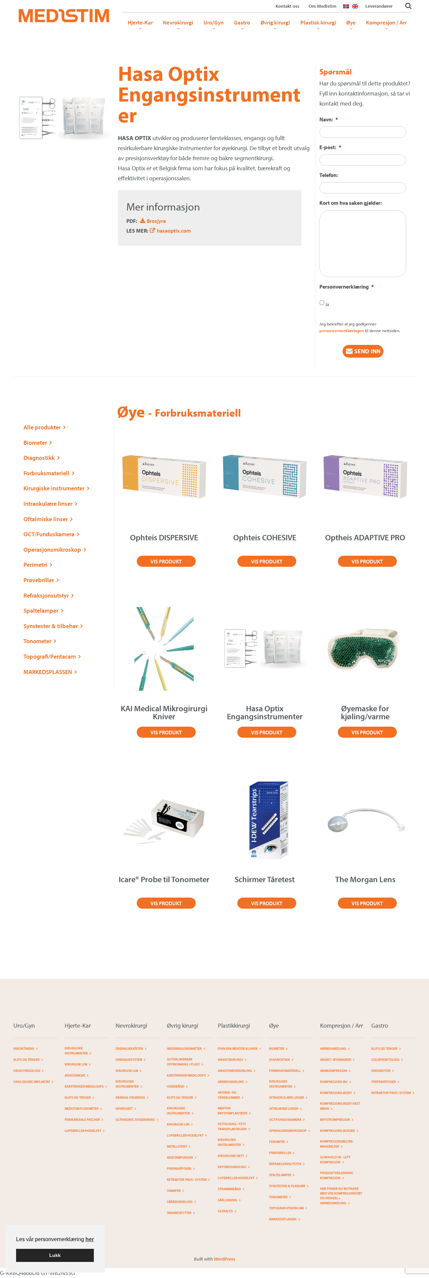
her (89, 1239)
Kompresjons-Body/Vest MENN (340, 1106)
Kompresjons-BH (334, 1082)
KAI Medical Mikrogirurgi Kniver (164, 712)
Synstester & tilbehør (50, 626)
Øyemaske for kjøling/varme (365, 712)
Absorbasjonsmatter (184, 1048)
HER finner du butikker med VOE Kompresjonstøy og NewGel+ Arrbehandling (341, 1195)
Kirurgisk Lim (127, 1071)
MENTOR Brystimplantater (232, 1110)
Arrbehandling (231, 1082)
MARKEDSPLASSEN (47, 672)
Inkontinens (23, 1048)
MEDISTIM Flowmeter (82, 1108)
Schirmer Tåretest (265, 879)
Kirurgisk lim (76, 1064)
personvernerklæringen (341, 330)
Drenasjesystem (129, 1059)
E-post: (330, 147)
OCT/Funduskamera (48, 534)
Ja (327, 304)
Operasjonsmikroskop (52, 549)
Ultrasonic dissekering (135, 1119)
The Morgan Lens (365, 879)
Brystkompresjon (335, 1119)
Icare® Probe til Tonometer (164, 879)
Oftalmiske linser (45, 519)
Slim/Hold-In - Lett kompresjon (335, 1159)
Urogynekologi (26, 1071)
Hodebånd (175, 1086)
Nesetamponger (180, 1157)
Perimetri (35, 564)
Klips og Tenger (26, 1059)
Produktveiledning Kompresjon (336, 1175)
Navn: (328, 119)
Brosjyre (156, 221)
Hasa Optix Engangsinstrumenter (265, 712)
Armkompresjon (333, 1071)
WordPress (224, 1259)
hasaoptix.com (174, 230)
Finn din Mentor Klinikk (238, 1048)
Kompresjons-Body (336, 1093)
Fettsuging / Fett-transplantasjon (232, 1126)
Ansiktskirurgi (230, 1059)
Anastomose (75, 1075)
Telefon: (328, 175)
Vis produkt (166, 561)
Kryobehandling (232, 1167)
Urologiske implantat (31, 1082)
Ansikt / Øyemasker (335, 1059)
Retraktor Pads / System (186, 1179)
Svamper (174, 1191)
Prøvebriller (38, 580)
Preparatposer (179, 1168)
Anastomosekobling (235, 1071)
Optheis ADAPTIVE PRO (365, 537)
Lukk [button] (55, 1255)
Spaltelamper (40, 610)
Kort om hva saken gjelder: (350, 202)
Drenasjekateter (129, 1048)
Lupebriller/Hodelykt (83, 1131)
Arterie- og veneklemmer (229, 1095)
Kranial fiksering (130, 1097)
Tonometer (37, 641)
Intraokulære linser (47, 503)
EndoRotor (380, 1071)
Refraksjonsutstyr (46, 595)
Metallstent (177, 1146)
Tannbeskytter (179, 1213)
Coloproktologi (385, 1059)
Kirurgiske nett (231, 1156)
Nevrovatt (124, 1108)
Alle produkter (42, 427)
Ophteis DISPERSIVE (164, 537)
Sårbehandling (180, 1202)
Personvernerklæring (346, 286)
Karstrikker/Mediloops (84, 1086)
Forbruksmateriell (46, 473)
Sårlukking (227, 1200)
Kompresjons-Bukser (337, 1131)
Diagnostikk (39, 458)
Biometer (35, 442)
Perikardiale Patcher (82, 1119)
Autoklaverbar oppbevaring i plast (183, 1062)
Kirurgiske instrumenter (53, 488)
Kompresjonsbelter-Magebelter (337, 1144)
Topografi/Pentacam (49, 656)
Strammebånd (229, 1189)
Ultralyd (225, 1211)
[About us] (357, 10)
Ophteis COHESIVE (264, 537)
